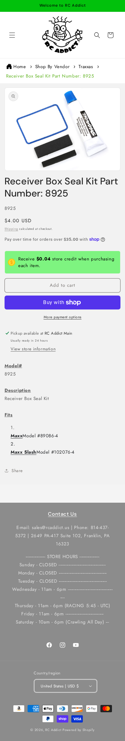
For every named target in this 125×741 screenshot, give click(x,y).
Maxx (16, 435)
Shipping (11, 229)
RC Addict (53, 729)
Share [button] (17, 471)
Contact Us (62, 514)
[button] (12, 35)
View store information (33, 349)
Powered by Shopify (78, 729)
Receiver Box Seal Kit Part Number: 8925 (50, 76)
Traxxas (86, 66)
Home (19, 66)
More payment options (63, 317)
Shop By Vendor (52, 66)
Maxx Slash (23, 452)
